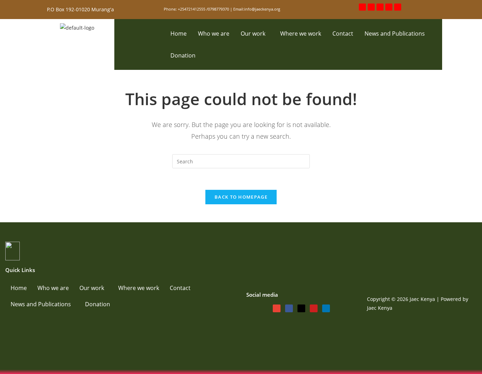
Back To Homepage (241, 197)
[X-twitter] (380, 7)
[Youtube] (388, 7)
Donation (182, 55)
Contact (342, 33)
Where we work (300, 33)
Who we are (213, 33)
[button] (254, 33)
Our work (253, 33)
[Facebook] (371, 7)
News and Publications (394, 33)
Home (178, 33)
